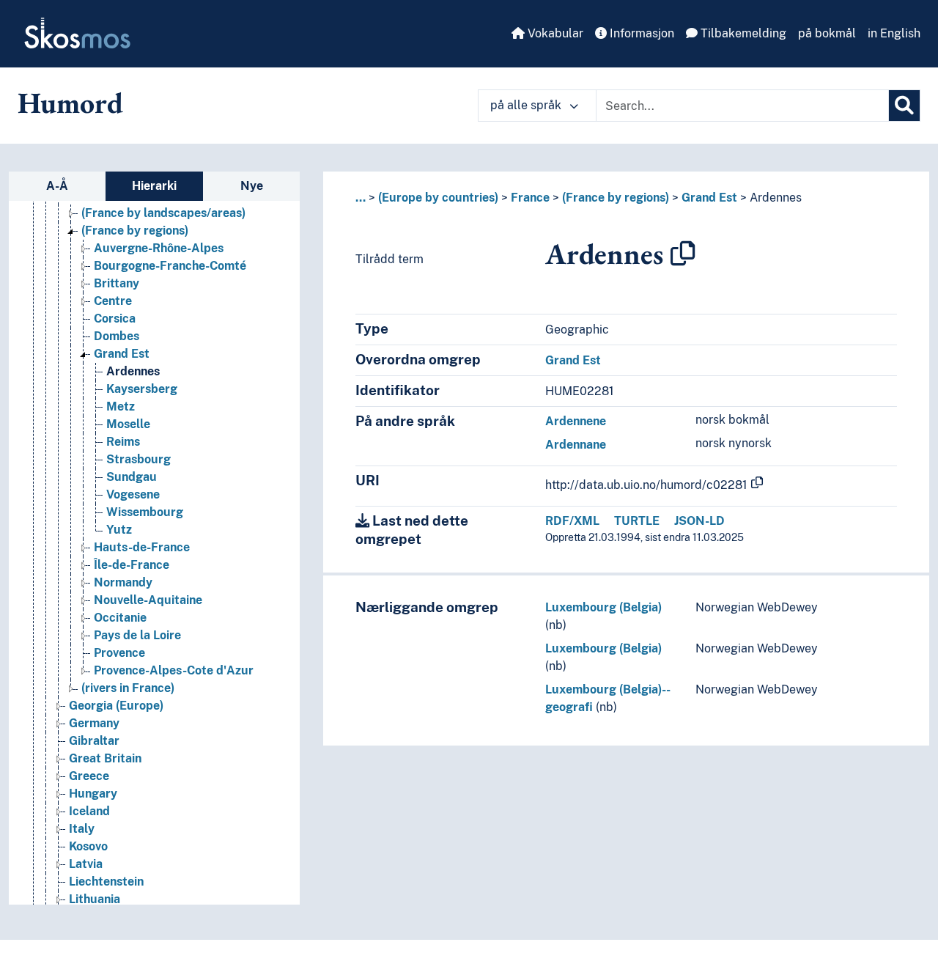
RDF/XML (572, 521)
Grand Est (121, 354)
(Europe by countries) (438, 198)
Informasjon (640, 33)
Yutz (119, 530)
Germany (94, 723)
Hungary (93, 794)
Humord (70, 103)
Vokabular (554, 33)
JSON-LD (699, 521)
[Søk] (904, 105)
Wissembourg (144, 512)
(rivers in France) (127, 688)
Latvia (86, 864)
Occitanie (120, 618)
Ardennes (133, 371)
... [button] (360, 198)
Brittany (116, 283)
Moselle (128, 424)
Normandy (123, 582)
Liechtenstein (106, 881)
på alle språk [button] (527, 105)
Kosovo (88, 846)
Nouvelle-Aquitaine (148, 600)
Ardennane (575, 445)
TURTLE (637, 521)
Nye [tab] (251, 186)
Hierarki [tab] (154, 186)
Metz (120, 406)
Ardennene (575, 421)
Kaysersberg (141, 389)
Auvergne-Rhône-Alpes (159, 248)
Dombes (116, 336)
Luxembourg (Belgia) (603, 607)
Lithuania (94, 899)
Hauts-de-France (142, 547)
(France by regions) (134, 231)
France (530, 198)
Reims (123, 442)
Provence (119, 653)
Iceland (89, 811)
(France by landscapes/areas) (163, 213)
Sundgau (131, 477)
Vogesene (133, 494)
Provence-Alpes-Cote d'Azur (174, 670)
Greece (89, 776)
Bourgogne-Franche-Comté (170, 266)
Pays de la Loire (137, 635)
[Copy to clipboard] (683, 253)
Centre (113, 301)
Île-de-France (131, 565)
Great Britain (105, 758)
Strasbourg (138, 459)
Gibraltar (94, 741)
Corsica (115, 318)
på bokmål (827, 33)
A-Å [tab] (57, 186)
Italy (82, 829)
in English (894, 33)
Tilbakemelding (742, 33)
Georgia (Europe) (116, 706)
